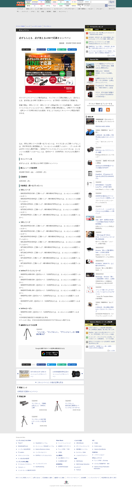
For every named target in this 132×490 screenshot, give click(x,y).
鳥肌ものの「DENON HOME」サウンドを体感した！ (104, 73)
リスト (33, 49)
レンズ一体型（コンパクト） (43, 9)
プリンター (99, 9)
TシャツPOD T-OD (64, 449)
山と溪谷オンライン (63, 458)
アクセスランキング (96, 27)
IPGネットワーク (97, 458)
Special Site (94, 59)
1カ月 (112, 29)
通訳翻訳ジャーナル (81, 449)
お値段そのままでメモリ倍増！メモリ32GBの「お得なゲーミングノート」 (104, 80)
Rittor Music (59, 440)
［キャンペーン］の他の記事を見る (50, 382)
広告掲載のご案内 (47, 477)
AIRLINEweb (80, 443)
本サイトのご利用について (23, 477)
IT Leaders (21, 452)
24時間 (97, 29)
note (63, 49)
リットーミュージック (64, 443)
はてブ (53, 49)
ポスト (27, 49)
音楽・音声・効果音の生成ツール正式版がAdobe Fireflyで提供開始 (104, 222)
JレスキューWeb (81, 452)
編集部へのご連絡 (59, 477)
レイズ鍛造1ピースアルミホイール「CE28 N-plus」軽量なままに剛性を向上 (104, 66)
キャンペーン (62, 11)
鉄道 (42, 11)
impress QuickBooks (100, 449)
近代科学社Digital (63, 466)
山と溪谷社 (59, 455)
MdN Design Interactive (82, 464)
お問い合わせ (36, 477)
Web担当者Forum (23, 446)
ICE (93, 440)
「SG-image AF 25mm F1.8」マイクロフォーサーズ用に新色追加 (104, 237)
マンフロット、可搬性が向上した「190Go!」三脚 (39, 405)
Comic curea (97, 446)
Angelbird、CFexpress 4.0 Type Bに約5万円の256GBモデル (104, 176)
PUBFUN (95, 452)
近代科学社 (59, 464)
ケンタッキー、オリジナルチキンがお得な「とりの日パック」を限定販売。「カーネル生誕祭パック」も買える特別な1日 (102, 338)
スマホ (32, 11)
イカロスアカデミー (81, 455)
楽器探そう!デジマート (64, 446)
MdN (75, 458)
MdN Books (79, 461)
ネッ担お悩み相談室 (23, 458)
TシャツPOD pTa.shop (101, 460)
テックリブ (77, 467)
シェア (42, 49)
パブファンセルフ (99, 455)
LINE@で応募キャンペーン (28, 391)
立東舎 (60, 452)
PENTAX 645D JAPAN (102, 126)
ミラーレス (20, 9)
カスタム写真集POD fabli (101, 463)
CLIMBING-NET (62, 461)
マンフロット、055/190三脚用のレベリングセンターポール (72, 405)
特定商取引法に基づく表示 (108, 477)
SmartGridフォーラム (41, 443)
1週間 (104, 29)
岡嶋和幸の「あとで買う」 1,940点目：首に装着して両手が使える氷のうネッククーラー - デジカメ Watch (102, 48)
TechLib (78, 470)
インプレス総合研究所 (24, 449)
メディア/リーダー (69, 9)
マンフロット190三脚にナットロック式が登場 (39, 421)
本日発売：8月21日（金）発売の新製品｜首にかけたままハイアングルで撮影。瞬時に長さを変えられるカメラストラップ (102, 39)
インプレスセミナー (41, 452)
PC (18, 11)
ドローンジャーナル (23, 455)
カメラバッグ (58, 9)
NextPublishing (40, 466)
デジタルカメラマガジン (25, 464)
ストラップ (25, 11)
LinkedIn (73, 49)
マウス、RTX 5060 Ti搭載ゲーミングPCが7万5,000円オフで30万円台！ (104, 94)
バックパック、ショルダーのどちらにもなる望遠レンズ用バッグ (104, 211)
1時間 (89, 29)
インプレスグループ (93, 477)
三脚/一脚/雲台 (82, 9)
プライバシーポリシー (73, 477)
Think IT (20, 443)
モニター (90, 9)
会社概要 (83, 477)
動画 (54, 11)
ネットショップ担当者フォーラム (45, 446)
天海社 (96, 443)
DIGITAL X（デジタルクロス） (44, 455)
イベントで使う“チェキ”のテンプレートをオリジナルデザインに (104, 292)
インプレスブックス (41, 463)
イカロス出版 (78, 440)
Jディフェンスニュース (82, 446)
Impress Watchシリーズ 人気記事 (101, 322)
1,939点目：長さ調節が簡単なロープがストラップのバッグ (104, 309)
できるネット (21, 467)
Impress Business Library (43, 449)
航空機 (49, 11)
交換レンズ (29, 9)
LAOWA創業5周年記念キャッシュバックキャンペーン (61, 374)
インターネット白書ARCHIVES (27, 470)
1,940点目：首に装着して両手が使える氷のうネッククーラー (104, 137)
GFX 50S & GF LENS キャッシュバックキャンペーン (38, 374)
